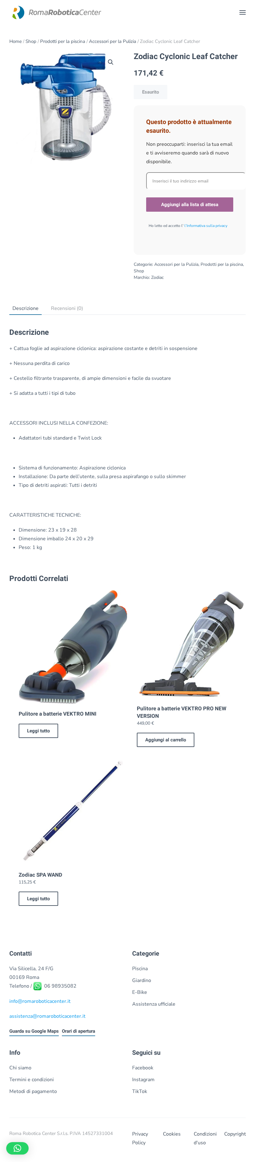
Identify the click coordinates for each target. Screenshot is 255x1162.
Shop (31, 41)
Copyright (235, 1134)
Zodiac (157, 277)
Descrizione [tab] (25, 308)
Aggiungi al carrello (165, 739)
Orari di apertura (78, 1031)
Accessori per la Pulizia (112, 41)
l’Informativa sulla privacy (205, 225)
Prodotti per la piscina (62, 41)
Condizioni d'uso (204, 1138)
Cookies (172, 1134)
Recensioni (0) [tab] (67, 308)
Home (15, 41)
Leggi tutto (38, 730)
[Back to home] (56, 12)
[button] (110, 62)
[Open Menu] (242, 12)
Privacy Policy (140, 1138)
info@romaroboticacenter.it (40, 1001)
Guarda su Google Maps (34, 1031)
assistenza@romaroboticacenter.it (47, 1016)
